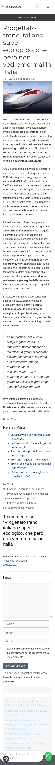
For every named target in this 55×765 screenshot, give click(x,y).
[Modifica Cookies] (6, 759)
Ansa (15, 419)
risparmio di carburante (31, 489)
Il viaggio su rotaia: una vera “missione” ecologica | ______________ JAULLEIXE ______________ (25, 560)
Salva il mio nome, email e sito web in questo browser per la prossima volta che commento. (28, 652)
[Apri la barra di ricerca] (37, 7)
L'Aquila (11, 489)
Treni (10, 484)
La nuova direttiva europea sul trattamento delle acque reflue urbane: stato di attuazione (27, 724)
